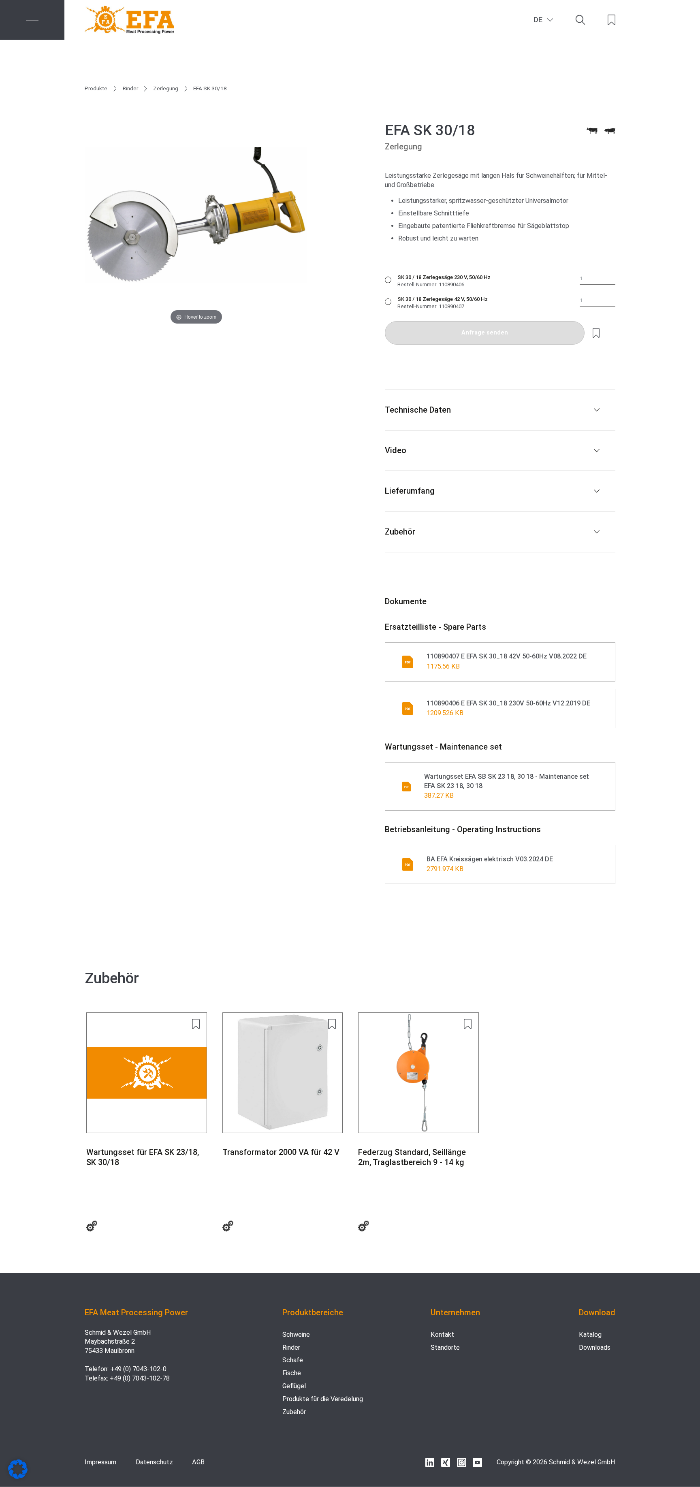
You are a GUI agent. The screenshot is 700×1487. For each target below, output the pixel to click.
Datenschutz (154, 1462)
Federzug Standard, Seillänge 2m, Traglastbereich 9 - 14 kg (412, 1157)
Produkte (96, 88)
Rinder (130, 88)
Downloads (594, 1347)
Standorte (445, 1347)
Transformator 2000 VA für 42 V (280, 1152)
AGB (198, 1462)
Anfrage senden (484, 332)
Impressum (100, 1462)
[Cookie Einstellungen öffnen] (18, 1477)
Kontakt (442, 1334)
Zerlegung (165, 88)
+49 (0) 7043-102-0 (138, 1369)
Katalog (590, 1334)
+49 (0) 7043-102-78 (140, 1378)
